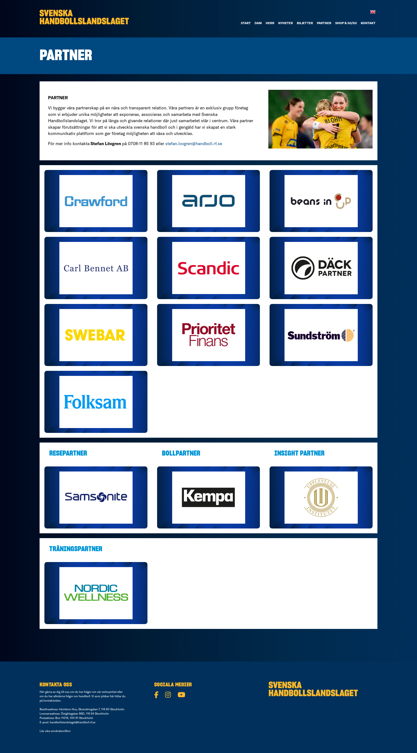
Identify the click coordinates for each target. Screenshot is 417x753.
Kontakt (368, 23)
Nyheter (285, 23)
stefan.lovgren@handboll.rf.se (193, 143)
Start (246, 23)
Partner (324, 23)
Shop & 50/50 (346, 23)
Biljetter (305, 23)
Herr (270, 23)
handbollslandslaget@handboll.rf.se (72, 722)
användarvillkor (61, 731)
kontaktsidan (52, 700)
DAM (258, 23)
